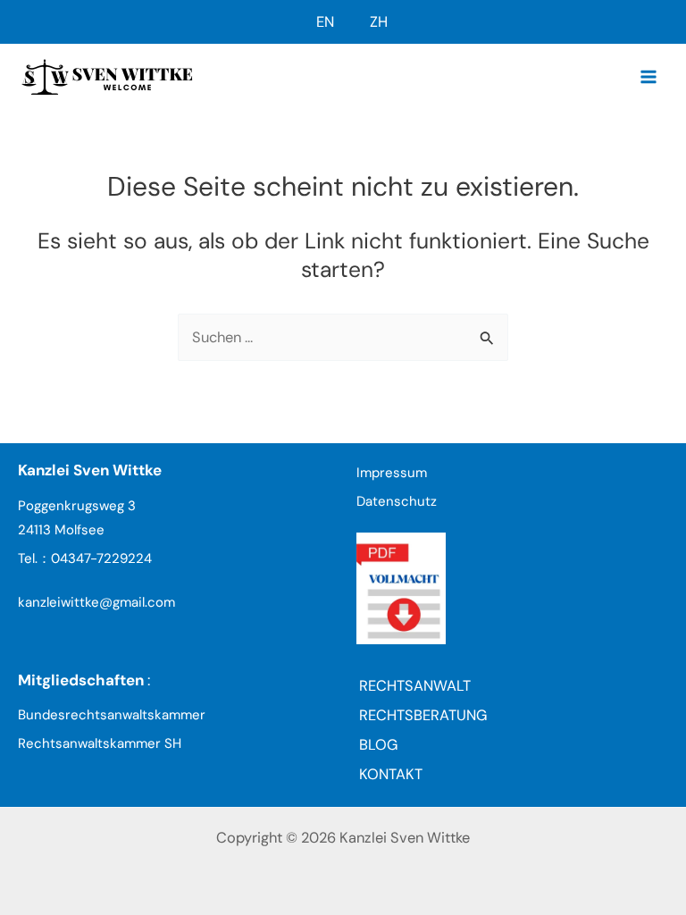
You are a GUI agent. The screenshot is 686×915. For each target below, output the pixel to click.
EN (325, 22)
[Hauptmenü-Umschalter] (648, 76)
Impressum (391, 473)
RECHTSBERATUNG (423, 715)
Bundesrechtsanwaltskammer (111, 715)
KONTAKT (390, 774)
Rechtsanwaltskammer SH (99, 743)
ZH (379, 22)
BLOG (378, 744)
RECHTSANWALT (415, 685)
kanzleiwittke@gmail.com (96, 602)
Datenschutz (396, 501)
